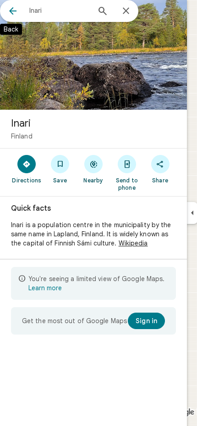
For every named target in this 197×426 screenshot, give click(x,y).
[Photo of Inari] (93, 55)
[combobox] (59, 10)
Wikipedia (133, 243)
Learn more (45, 288)
